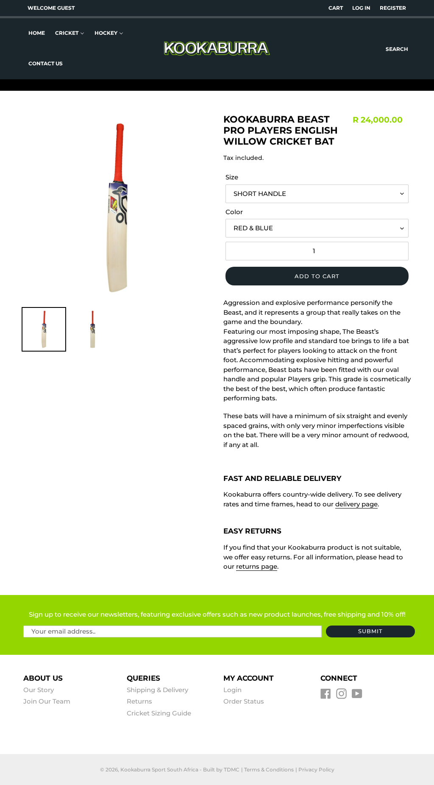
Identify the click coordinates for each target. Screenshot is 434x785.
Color (234, 212)
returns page (256, 566)
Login (232, 690)
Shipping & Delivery (157, 690)
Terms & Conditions (269, 769)
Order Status (243, 701)
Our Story (38, 690)
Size (231, 177)
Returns (139, 701)
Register (393, 8)
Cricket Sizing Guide (159, 713)
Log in (361, 8)
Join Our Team (46, 701)
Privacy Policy (316, 769)
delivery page (356, 504)
